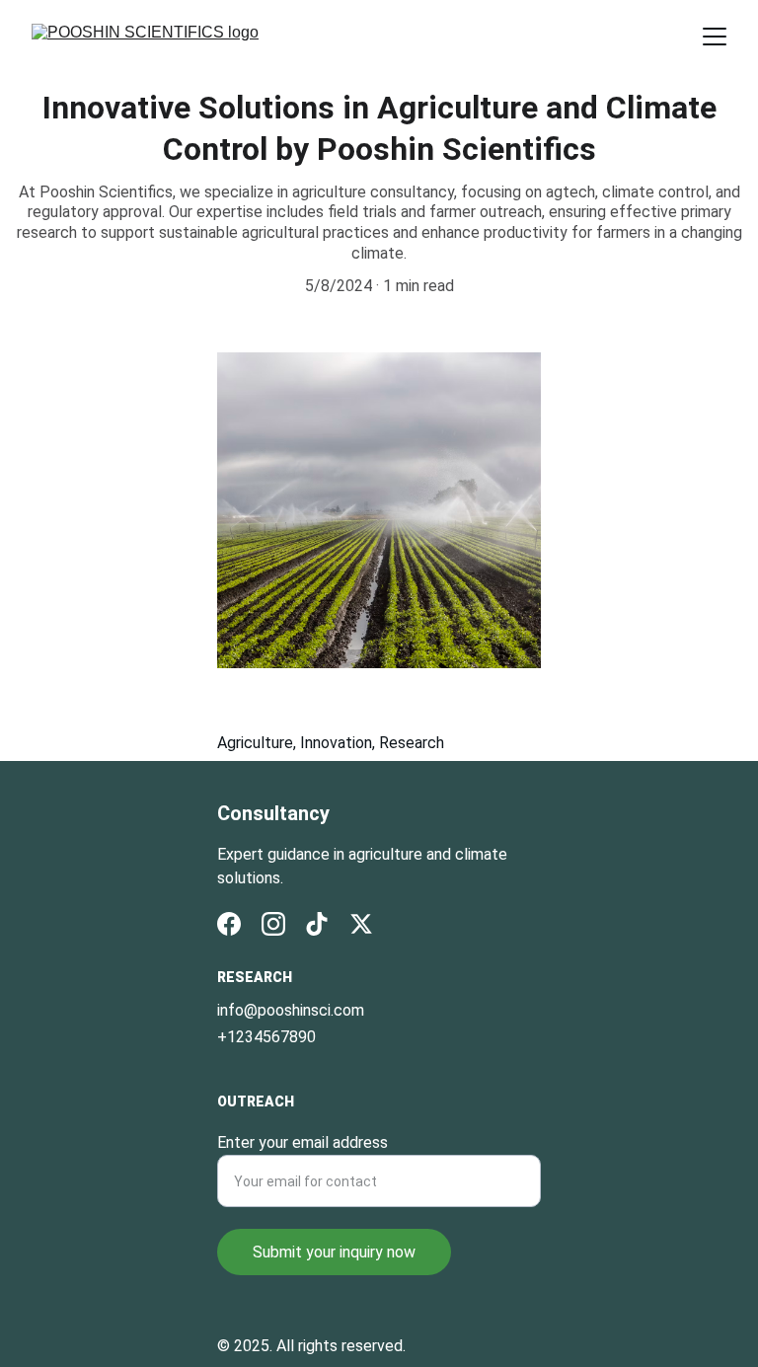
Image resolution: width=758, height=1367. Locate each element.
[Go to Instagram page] (273, 924)
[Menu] (714, 36)
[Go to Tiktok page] (317, 924)
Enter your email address (302, 1142)
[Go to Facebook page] (229, 924)
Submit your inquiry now (334, 1252)
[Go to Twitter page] (361, 924)
